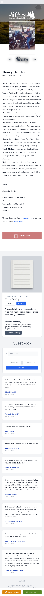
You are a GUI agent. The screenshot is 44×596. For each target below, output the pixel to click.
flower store (18, 221)
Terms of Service (27, 587)
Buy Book (21, 303)
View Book (10, 303)
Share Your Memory (13, 333)
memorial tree (27, 218)
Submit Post (22, 367)
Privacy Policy (16, 587)
